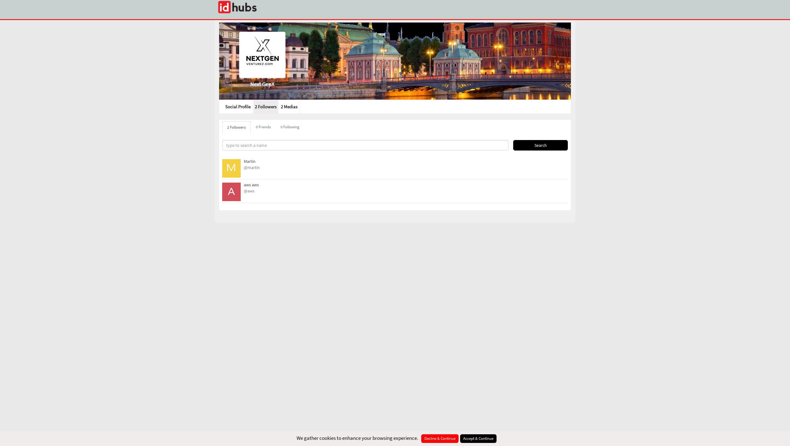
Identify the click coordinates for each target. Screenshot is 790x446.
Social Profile (238, 106)
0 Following (290, 127)
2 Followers (265, 106)
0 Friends (263, 127)
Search (540, 145)
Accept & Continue (478, 438)
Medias (289, 106)
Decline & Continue (439, 438)
